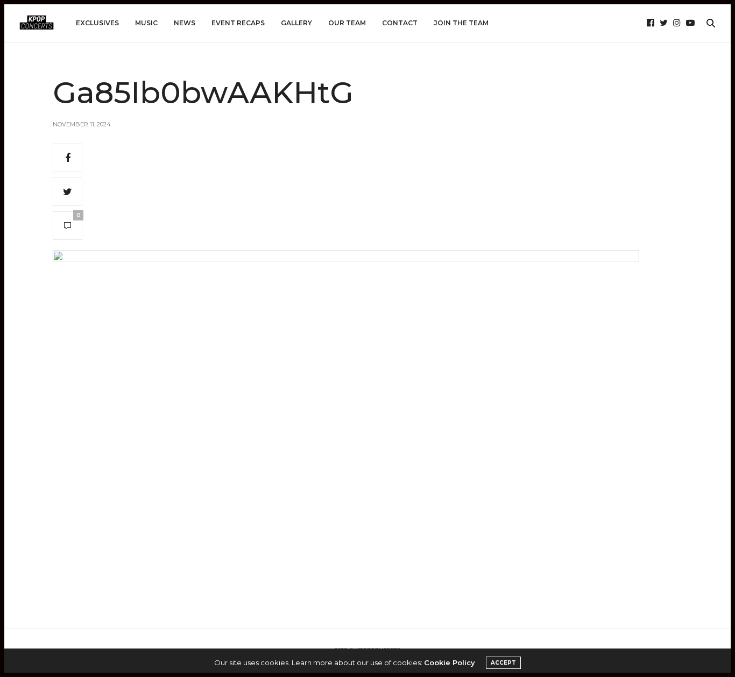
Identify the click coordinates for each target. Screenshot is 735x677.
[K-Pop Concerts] (36, 23)
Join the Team (461, 23)
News (184, 23)
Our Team (347, 23)
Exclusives (97, 23)
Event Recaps (238, 23)
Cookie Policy (449, 662)
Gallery (296, 23)
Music (146, 23)
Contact (400, 23)
